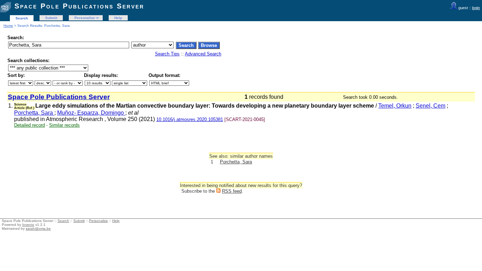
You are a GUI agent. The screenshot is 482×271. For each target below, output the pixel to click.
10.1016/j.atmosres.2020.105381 (189, 119)
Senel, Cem (430, 106)
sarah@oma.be (38, 228)
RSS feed (232, 191)
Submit (51, 18)
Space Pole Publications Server (79, 6)
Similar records (64, 125)
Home (8, 26)
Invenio (28, 225)
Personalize (84, 18)
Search (22, 18)
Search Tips (167, 53)
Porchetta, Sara (34, 113)
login (476, 8)
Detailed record (29, 125)
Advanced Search (203, 53)
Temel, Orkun (394, 106)
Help (118, 18)
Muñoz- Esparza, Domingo (91, 113)
